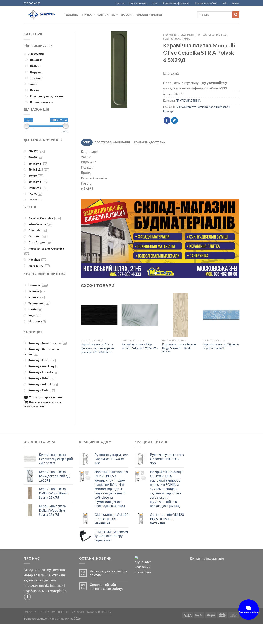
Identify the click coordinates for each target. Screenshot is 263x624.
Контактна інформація (175, 3)
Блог (155, 3)
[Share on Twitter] (174, 120)
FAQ (224, 3)
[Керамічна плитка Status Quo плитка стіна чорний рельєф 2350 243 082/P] (99, 316)
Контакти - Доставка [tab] (149, 142)
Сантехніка (106, 14)
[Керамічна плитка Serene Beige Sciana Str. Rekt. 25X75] (180, 316)
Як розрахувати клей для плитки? (108, 573)
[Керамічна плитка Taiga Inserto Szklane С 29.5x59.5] (139, 316)
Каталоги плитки (149, 14)
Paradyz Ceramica (197, 106)
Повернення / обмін (205, 3)
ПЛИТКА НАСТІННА (176, 38)
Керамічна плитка (212, 35)
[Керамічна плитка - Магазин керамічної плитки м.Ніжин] (41, 15)
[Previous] (89, 239)
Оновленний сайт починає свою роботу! (106, 586)
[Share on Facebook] (167, 120)
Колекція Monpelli (219, 106)
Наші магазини (138, 3)
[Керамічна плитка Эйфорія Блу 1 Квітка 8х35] (221, 316)
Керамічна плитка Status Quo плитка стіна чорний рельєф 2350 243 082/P (97, 348)
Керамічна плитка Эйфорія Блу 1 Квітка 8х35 (221, 347)
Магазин (127, 14)
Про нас (120, 3)
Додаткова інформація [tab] (112, 142)
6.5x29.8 (180, 106)
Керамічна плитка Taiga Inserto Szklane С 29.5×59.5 (139, 347)
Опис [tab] (87, 142)
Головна (71, 14)
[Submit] (235, 14)
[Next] (231, 239)
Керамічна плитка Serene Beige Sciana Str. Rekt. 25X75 (179, 348)
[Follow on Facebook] (27, 596)
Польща (168, 111)
